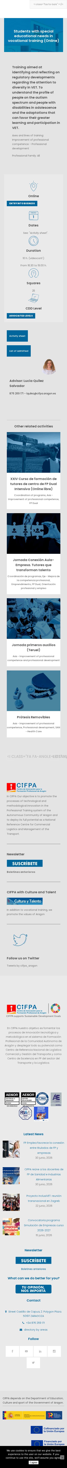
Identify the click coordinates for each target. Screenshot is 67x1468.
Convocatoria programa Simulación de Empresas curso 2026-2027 (44, 1225)
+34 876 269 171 (35, 1323)
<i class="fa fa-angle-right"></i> (54, 756)
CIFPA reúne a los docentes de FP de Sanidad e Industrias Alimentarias (43, 1174)
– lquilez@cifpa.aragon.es (39, 393)
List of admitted (18, 351)
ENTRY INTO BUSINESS (22, 203)
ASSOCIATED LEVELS (21, 315)
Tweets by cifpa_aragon (22, 965)
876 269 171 (16, 393)
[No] (62, 1457)
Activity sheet (17, 336)
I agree (33, 1462)
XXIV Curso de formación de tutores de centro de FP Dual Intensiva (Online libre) (33, 484)
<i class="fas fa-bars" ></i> (48, 4)
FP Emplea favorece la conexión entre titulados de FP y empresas (44, 1148)
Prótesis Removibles (33, 717)
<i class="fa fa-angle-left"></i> (10, 756)
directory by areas (36, 1329)
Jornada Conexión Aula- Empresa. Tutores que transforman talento (33, 565)
